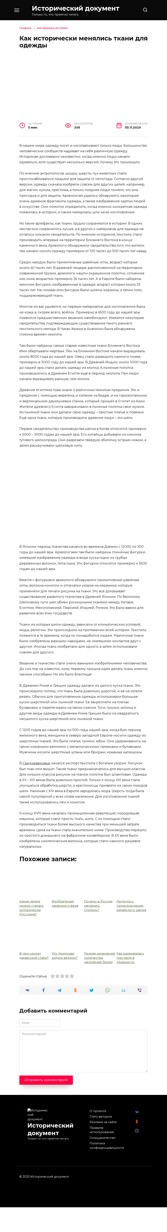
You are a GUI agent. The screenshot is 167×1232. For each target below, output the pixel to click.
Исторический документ (76, 8)
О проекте (98, 1111)
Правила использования (102, 1130)
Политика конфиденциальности (107, 1145)
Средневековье (36, 763)
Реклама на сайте (103, 1122)
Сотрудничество (102, 1138)
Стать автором (101, 1116)
